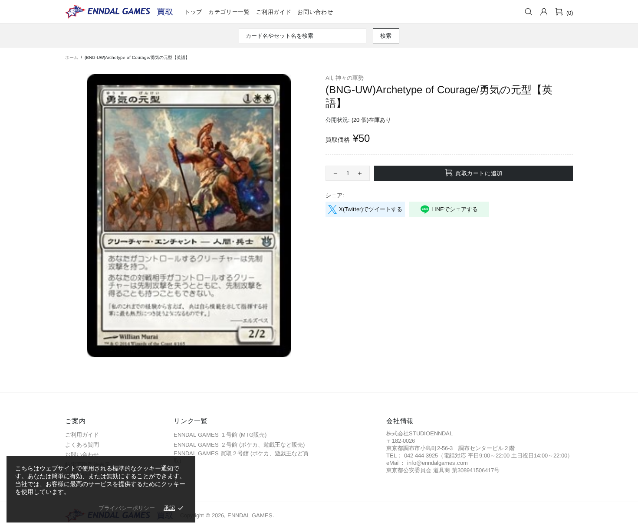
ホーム (71, 57)
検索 (386, 36)
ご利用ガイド (82, 434)
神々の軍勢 (349, 78)
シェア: (335, 195)
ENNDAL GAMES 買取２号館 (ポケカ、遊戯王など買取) (241, 457)
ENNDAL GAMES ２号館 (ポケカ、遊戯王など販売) (239, 444)
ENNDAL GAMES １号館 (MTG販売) (220, 434)
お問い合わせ (82, 454)
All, (330, 78)
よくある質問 (82, 444)
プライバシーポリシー (127, 508)
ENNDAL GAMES (165, 11)
